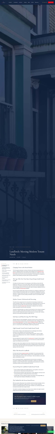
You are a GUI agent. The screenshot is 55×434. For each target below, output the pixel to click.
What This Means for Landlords (5, 278)
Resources (36, 2)
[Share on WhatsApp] (22, 264)
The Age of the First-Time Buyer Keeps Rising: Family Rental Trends (6, 268)
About (29, 2)
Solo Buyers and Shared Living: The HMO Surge (5, 273)
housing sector (31, 338)
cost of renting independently (18, 322)
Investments (16, 2)
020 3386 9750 (44, 2)
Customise (28, 425)
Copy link (26, 408)
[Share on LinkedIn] (16, 264)
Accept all (43, 425)
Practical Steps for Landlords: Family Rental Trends (6, 280)
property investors (25, 353)
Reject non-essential (35, 425)
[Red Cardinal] (3, 2)
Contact (32, 2)
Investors (10, 2)
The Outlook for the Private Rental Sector (6, 282)
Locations (20, 2)
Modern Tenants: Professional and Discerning (6, 271)
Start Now (51, 2)
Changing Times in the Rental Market (5, 265)
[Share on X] (18, 264)
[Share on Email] (20, 264)
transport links (23, 305)
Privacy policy (18, 431)
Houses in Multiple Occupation (33, 322)
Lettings (25, 2)
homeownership (23, 288)
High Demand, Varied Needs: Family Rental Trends (6, 275)
